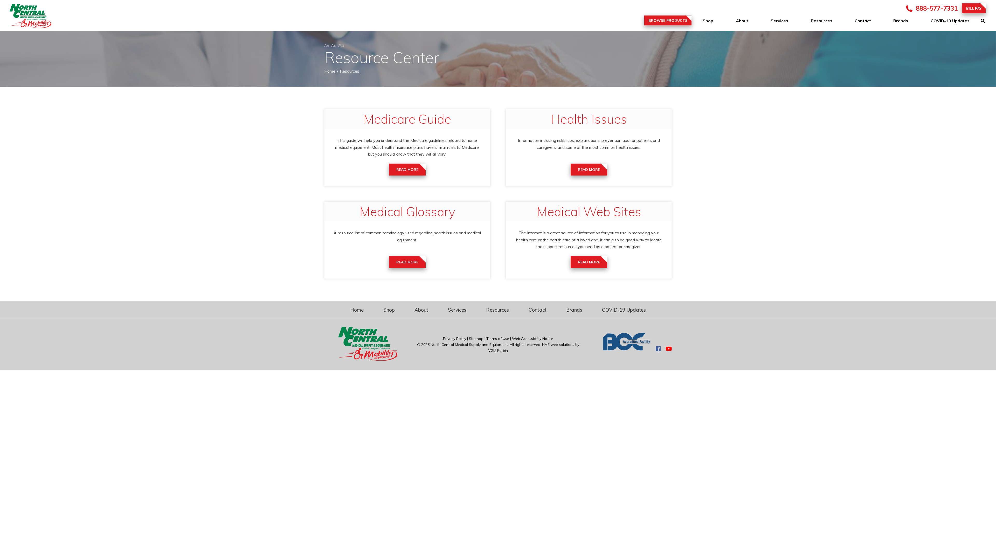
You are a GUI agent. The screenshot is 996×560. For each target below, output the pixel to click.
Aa (326, 45)
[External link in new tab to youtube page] (669, 349)
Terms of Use (497, 338)
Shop (708, 20)
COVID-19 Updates (950, 20)
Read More (407, 169)
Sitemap (476, 338)
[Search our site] (988, 21)
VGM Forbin (498, 350)
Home (329, 71)
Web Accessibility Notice (532, 338)
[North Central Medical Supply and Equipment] (26, 17)
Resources (821, 20)
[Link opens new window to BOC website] (627, 349)
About (742, 20)
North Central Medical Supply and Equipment (469, 344)
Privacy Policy (454, 338)
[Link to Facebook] (658, 349)
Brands (900, 20)
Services (779, 20)
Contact (863, 20)
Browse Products (667, 20)
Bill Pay (973, 8)
